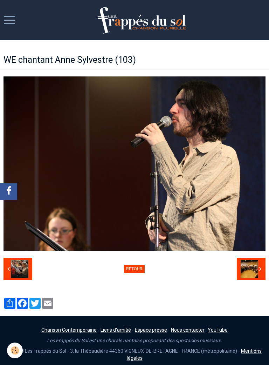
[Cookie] (15, 350)
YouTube (218, 330)
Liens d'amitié (116, 330)
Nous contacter (188, 330)
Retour (134, 268)
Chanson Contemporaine (69, 330)
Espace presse (151, 330)
